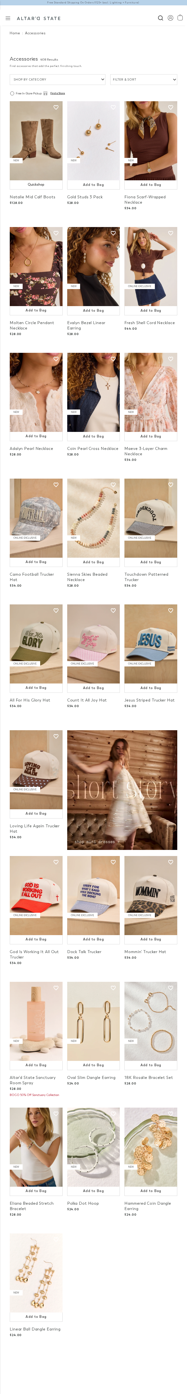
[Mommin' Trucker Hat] (150, 895)
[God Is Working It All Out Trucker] (36, 895)
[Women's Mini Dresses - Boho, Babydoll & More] (122, 789)
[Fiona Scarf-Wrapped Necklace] (150, 140)
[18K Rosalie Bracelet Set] (150, 1021)
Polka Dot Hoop (83, 1203)
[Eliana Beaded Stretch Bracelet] (36, 1147)
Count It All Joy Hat (87, 700)
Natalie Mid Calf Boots (33, 197)
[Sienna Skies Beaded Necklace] (93, 518)
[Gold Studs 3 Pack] (93, 140)
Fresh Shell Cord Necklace (149, 322)
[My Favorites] (56, 107)
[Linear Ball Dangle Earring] (36, 1272)
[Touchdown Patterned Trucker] (150, 518)
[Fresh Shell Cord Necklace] (150, 266)
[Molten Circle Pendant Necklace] (36, 266)
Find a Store (57, 93)
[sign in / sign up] (170, 17)
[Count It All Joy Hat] (93, 643)
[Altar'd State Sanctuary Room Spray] (36, 1021)
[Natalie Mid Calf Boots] (36, 140)
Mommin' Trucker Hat (145, 951)
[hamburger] (8, 18)
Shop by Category (30, 79)
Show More (94, 1364)
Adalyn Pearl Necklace (31, 448)
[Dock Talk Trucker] (93, 895)
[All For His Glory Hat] (36, 643)
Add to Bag (93, 185)
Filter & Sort (124, 79)
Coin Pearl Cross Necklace (93, 448)
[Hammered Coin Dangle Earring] (150, 1147)
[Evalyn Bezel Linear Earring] (93, 266)
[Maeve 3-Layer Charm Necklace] (150, 392)
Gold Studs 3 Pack (85, 197)
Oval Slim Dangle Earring (91, 1077)
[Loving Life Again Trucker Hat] (36, 769)
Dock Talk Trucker (84, 951)
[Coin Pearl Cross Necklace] (93, 392)
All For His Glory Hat (30, 700)
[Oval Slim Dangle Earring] (93, 1021)
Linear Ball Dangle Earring (35, 1329)
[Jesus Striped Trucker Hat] (150, 643)
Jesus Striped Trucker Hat (149, 700)
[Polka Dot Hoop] (93, 1147)
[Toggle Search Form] (160, 17)
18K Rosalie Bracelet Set (148, 1077)
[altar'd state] (38, 18)
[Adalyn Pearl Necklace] (36, 392)
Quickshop (36, 184)
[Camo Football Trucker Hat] (36, 518)
